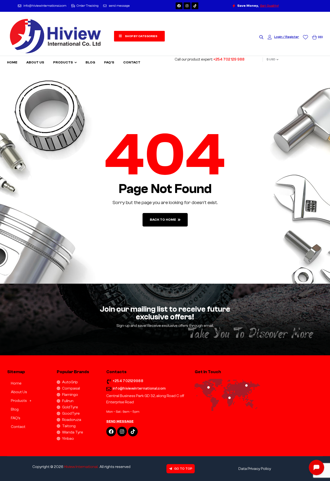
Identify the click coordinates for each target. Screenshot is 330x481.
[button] (28, 400)
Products (19, 401)
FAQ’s (15, 418)
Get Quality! (269, 6)
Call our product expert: (209, 59)
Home (16, 383)
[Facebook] (179, 5)
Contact (18, 427)
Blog (15, 409)
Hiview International (81, 467)
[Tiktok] (195, 5)
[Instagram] (187, 5)
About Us (19, 392)
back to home (163, 220)
